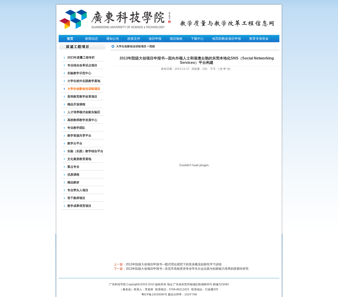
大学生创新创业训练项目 (83, 88)
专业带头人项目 (77, 190)
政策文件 (133, 38)
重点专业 (73, 166)
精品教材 (73, 182)
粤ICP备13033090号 (154, 294)
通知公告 (112, 38)
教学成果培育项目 (79, 205)
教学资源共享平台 (79, 135)
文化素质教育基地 (79, 159)
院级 (152, 46)
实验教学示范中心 (79, 73)
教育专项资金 (259, 38)
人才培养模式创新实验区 (83, 112)
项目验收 (176, 38)
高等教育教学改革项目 (82, 96)
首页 (70, 38)
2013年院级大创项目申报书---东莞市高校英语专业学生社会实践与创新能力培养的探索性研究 (187, 268)
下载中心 (197, 38)
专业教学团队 (76, 127)
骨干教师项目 (76, 198)
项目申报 (155, 38)
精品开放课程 (76, 104)
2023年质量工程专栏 (81, 57)
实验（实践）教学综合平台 (85, 151)
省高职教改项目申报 (226, 38)
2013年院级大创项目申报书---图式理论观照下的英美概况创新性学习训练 (174, 264)
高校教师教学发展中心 (82, 120)
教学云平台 (74, 143)
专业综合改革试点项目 (82, 65)
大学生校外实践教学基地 (83, 81)
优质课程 (73, 174)
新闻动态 (91, 38)
